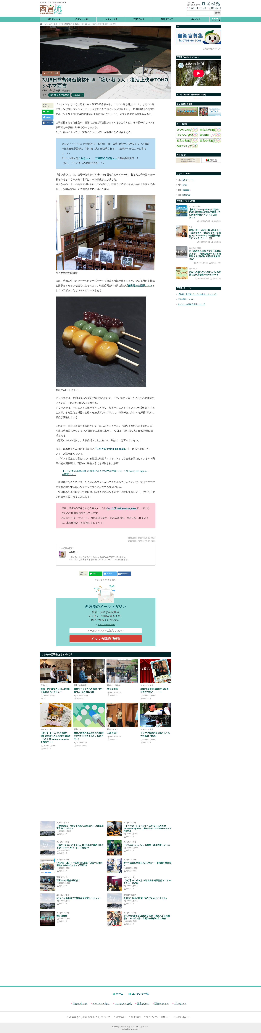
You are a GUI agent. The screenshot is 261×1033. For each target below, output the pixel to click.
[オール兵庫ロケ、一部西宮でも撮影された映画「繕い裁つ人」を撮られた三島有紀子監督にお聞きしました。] (55, 671)
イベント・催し (82, 19)
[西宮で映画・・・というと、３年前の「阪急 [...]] (155, 671)
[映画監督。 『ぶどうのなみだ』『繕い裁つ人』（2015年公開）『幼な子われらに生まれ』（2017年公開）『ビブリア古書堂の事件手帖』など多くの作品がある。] (122, 715)
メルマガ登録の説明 (106, 624)
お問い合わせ (215, 8)
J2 (44, 698)
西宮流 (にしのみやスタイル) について (90, 1017)
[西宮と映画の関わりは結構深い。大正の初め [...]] (47, 918)
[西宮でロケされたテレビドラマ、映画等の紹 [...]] (122, 671)
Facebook (186, 190)
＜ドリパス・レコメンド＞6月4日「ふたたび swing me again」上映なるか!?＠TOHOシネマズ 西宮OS (147, 828)
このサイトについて (197, 8)
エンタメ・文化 (110, 19)
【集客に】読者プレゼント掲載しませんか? (197, 294)
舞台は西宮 (112, 689)
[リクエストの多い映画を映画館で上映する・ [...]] (55, 715)
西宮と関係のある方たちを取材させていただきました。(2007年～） (88, 736)
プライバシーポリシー (158, 1017)
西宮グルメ (139, 19)
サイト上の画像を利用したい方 (191, 304)
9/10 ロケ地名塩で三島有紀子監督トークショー (79, 898)
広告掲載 (136, 1017)
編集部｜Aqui (81, 745)
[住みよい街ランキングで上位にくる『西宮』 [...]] (155, 715)
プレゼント (195, 19)
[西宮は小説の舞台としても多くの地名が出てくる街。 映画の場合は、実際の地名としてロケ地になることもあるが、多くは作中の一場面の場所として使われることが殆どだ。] (47, 883)
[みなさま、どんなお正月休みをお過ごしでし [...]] (114, 847)
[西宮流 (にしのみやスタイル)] (41, 24)
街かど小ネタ (54, 19)
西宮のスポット (62, 823)
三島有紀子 (78, 95)
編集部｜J (68, 91)
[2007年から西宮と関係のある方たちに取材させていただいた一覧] (89, 715)
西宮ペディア (167, 19)
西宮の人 (44, 685)
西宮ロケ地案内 (80, 685)
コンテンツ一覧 (140, 993)
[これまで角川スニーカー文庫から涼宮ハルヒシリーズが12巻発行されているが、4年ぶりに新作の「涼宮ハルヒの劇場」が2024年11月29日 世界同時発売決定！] (114, 918)
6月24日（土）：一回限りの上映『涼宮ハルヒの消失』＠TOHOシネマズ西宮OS (79, 864)
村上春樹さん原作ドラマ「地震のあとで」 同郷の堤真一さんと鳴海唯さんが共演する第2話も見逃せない (205, 255)
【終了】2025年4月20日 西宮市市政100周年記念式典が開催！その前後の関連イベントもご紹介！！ (204, 213)
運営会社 (121, 1017)
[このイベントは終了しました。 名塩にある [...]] (114, 883)
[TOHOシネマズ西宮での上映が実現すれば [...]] (47, 847)
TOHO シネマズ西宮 (59, 95)
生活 (190, 227)
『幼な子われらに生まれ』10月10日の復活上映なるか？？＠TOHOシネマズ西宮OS (80, 846)
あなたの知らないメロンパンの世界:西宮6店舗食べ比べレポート (205, 273)
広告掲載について (211, 49)
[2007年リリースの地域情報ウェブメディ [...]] (47, 828)
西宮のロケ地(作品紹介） (68, 880)
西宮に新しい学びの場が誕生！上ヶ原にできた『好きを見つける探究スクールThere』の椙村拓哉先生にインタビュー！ (205, 234)
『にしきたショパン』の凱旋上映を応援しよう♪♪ (147, 845)
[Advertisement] (127, 8)
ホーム (119, 993)
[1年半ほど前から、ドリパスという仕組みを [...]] (47, 865)
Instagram (186, 195)
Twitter (184, 185)
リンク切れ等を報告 (106, 579)
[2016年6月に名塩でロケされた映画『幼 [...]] (47, 901)
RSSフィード (187, 180)
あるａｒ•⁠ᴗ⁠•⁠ (216, 278)
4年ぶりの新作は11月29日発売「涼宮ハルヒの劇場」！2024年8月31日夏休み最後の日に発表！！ (147, 917)
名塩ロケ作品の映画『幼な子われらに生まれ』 (146, 898)
